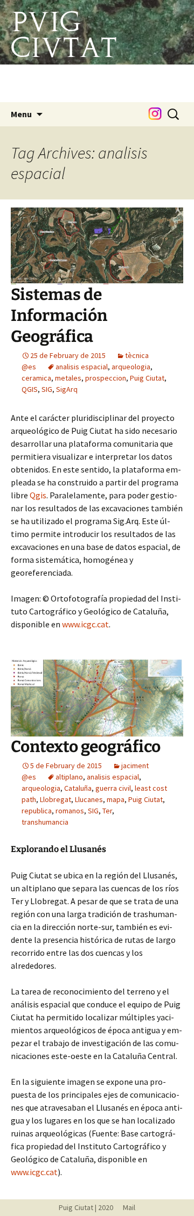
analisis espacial (82, 366)
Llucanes (89, 799)
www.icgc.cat (85, 624)
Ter (107, 811)
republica (37, 811)
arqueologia (131, 366)
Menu (21, 114)
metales (68, 378)
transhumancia (45, 822)
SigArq (67, 389)
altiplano (69, 777)
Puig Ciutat (147, 378)
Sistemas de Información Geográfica (59, 315)
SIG (46, 389)
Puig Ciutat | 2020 (86, 1207)
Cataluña (78, 788)
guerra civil (113, 788)
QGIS (30, 389)
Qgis (38, 495)
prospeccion (105, 378)
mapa (115, 799)
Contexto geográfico (86, 746)
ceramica (36, 378)
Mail (125, 1207)
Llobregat (55, 799)
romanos (70, 811)
